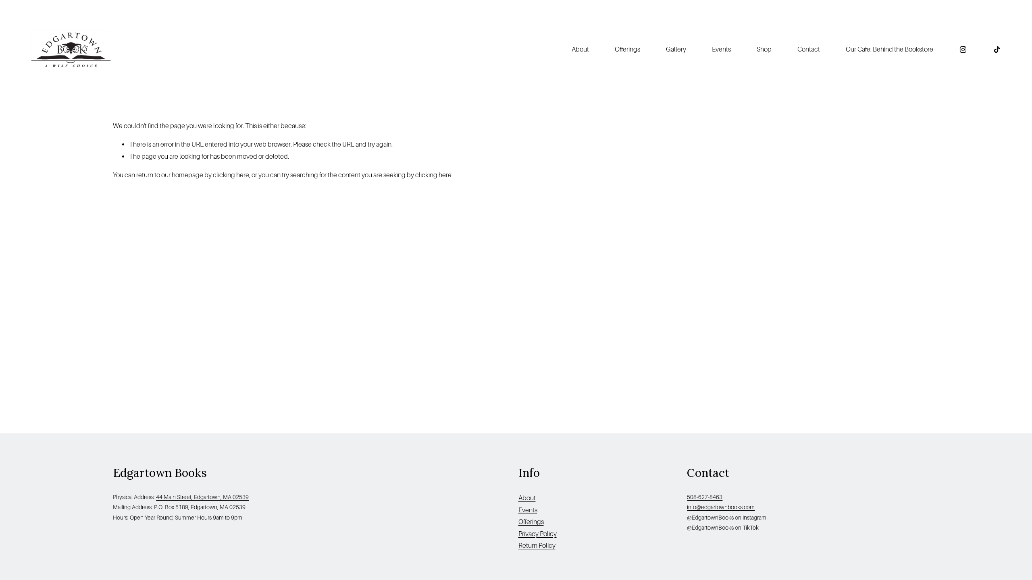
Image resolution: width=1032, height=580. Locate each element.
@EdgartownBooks (710, 517)
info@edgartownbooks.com (721, 507)
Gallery (676, 49)
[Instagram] (963, 50)
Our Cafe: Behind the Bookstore (889, 49)
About (527, 498)
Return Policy (537, 545)
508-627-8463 (704, 497)
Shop (764, 49)
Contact (808, 49)
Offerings (627, 49)
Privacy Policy (537, 534)
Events (721, 49)
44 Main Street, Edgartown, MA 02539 (202, 497)
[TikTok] (997, 50)
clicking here (231, 175)
